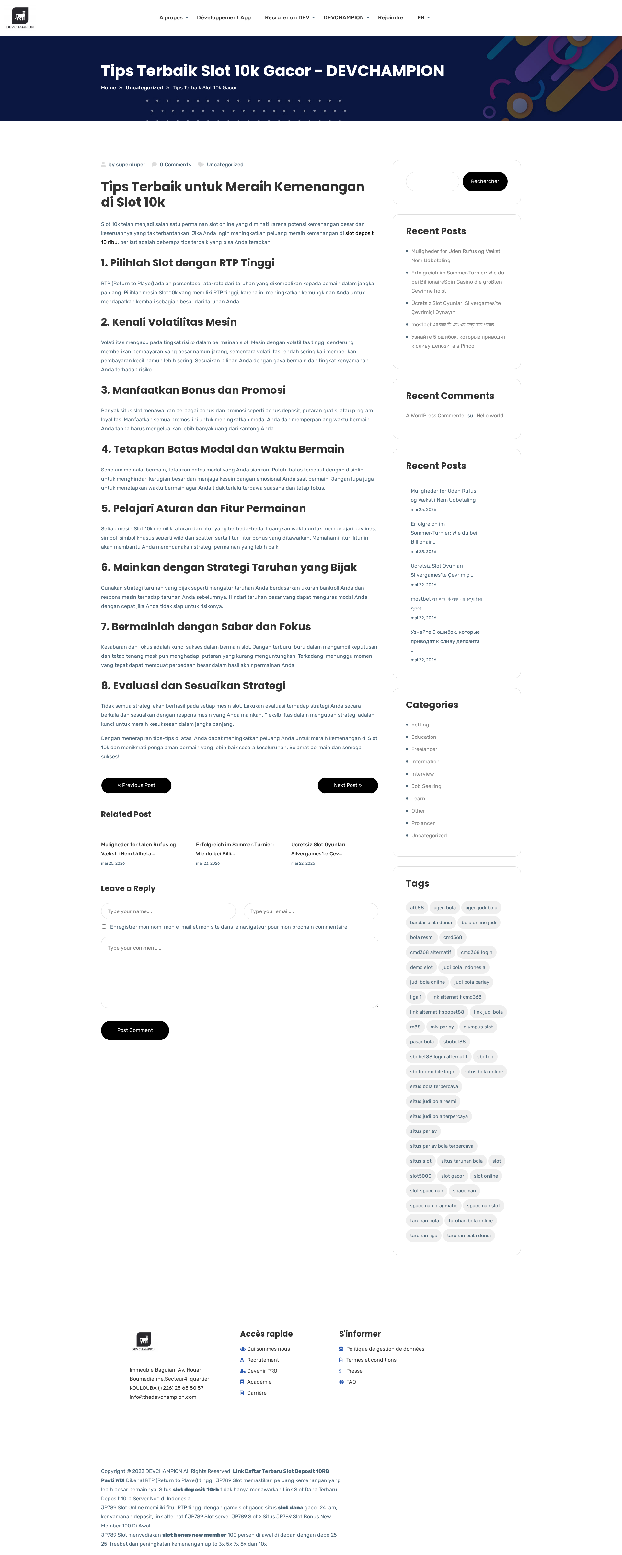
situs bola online (484, 1071)
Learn (418, 798)
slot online (486, 1176)
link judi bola (488, 1012)
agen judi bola (481, 908)
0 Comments (175, 164)
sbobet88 (454, 1042)
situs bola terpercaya (434, 1086)
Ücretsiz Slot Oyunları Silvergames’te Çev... (318, 849)
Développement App (224, 17)
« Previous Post (136, 785)
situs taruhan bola (462, 1161)
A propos (171, 17)
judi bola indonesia (464, 967)
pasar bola (422, 1042)
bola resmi (422, 937)
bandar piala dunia (431, 922)
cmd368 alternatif (430, 952)
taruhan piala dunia (469, 1235)
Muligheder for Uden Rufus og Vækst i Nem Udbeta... (138, 849)
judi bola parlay (472, 982)
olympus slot (478, 1027)
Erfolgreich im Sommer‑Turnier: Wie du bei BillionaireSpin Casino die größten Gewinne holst (457, 282)
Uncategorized (225, 164)
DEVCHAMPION (344, 17)
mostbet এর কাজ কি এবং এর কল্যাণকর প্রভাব (452, 324)
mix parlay (442, 1027)
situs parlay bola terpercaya (441, 1146)
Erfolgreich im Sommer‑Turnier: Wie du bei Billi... (235, 849)
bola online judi (479, 922)
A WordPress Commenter (436, 415)
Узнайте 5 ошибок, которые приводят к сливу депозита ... (445, 641)
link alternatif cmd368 (456, 997)
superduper (130, 164)
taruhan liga (423, 1235)
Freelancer (424, 749)
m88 (415, 1027)
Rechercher (485, 181)
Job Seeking (426, 786)
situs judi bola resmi (433, 1101)
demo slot (421, 967)
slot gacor (452, 1176)
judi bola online (427, 982)
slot (496, 1161)
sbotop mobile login (432, 1071)
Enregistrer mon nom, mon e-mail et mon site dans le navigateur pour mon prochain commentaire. (229, 927)
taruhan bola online (471, 1221)
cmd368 (452, 937)
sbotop (485, 1057)
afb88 (417, 908)
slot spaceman (426, 1191)
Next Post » (348, 785)
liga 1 (415, 997)
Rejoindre (390, 17)
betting (420, 725)
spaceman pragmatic (433, 1206)
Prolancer (423, 823)
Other (418, 811)
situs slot (421, 1161)
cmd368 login (476, 952)
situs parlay (423, 1131)
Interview (422, 774)
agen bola (445, 908)
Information (425, 762)
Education (423, 737)
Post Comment (135, 1030)
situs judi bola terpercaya (439, 1116)
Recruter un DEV (287, 17)
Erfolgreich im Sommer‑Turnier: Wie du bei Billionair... (444, 533)
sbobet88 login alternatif (438, 1057)
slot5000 (421, 1176)
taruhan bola (424, 1221)
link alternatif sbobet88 (437, 1012)
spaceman (464, 1191)
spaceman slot (483, 1206)
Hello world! (491, 415)
